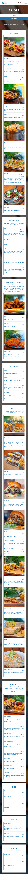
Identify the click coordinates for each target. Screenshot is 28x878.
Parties (16, 876)
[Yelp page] (23, 2)
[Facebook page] (18, 2)
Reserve (5, 876)
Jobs (11, 876)
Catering (23, 876)
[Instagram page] (21, 2)
